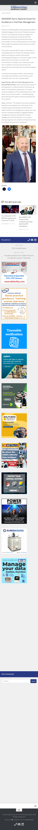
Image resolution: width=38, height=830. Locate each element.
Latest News (6, 13)
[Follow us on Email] (32, 240)
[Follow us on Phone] (29, 240)
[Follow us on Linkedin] (35, 240)
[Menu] (35, 2)
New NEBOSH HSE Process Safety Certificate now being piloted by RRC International (25, 221)
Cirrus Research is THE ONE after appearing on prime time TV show (9, 218)
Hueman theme (29, 819)
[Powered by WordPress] (12, 819)
